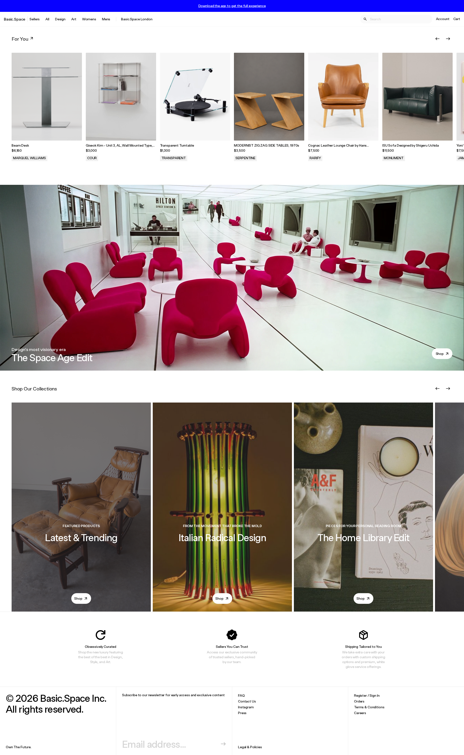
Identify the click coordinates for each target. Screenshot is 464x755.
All (47, 19)
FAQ (241, 695)
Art (73, 19)
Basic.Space (14, 19)
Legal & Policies (250, 747)
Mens (106, 19)
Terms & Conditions (369, 707)
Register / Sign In (366, 695)
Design (60, 19)
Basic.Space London (136, 19)
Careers (360, 713)
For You (20, 39)
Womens (89, 19)
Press (242, 713)
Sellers (34, 19)
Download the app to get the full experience (232, 6)
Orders (359, 701)
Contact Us (247, 701)
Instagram (246, 707)
